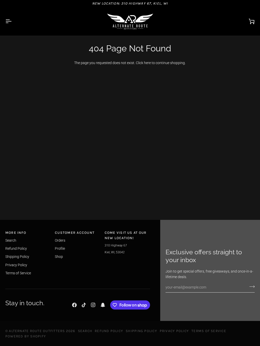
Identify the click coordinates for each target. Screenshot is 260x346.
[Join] (250, 287)
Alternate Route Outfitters (37, 331)
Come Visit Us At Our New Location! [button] (126, 235)
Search (10, 240)
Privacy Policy (16, 265)
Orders (60, 240)
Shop (59, 257)
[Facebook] (74, 305)
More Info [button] (15, 232)
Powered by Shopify (25, 336)
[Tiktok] (84, 305)
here (147, 63)
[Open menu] (13, 21)
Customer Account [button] (74, 232)
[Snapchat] (103, 305)
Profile (60, 248)
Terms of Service (18, 273)
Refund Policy (16, 248)
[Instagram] (93, 305)
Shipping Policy (17, 257)
